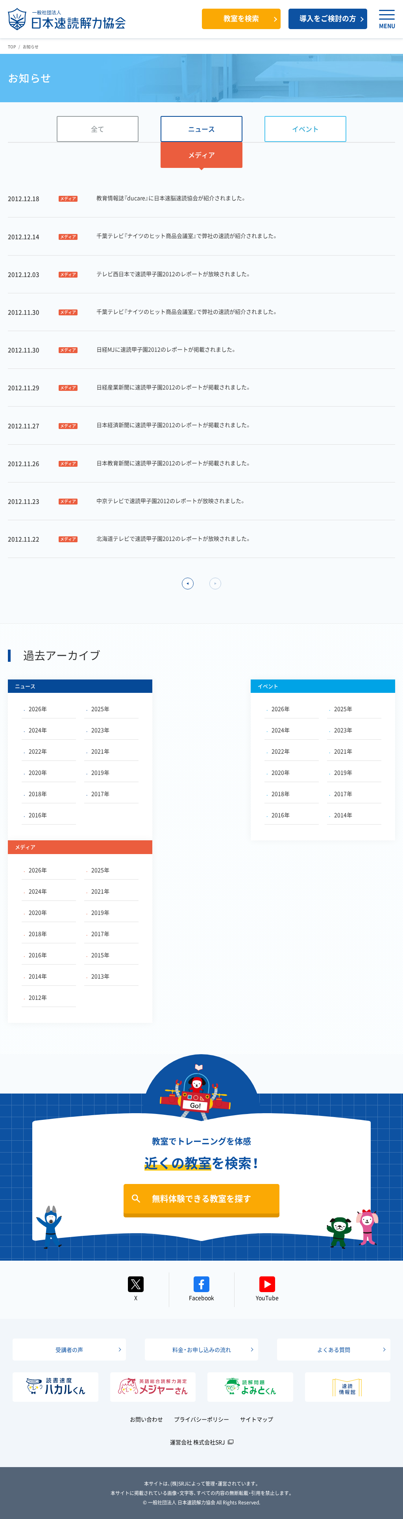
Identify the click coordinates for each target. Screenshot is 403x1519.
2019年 (100, 772)
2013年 (100, 976)
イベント (305, 129)
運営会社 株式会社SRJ (197, 1442)
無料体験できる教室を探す (201, 1198)
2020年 (38, 772)
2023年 (100, 730)
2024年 (38, 730)
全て (97, 129)
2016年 (38, 815)
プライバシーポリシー (201, 1419)
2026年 (38, 709)
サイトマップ (256, 1419)
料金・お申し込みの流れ (201, 1349)
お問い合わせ (146, 1419)
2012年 (38, 997)
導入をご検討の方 (327, 18)
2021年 (100, 751)
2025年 (100, 709)
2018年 (38, 793)
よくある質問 (333, 1349)
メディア (201, 155)
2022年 (38, 751)
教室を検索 (241, 18)
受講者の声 (69, 1349)
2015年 (100, 955)
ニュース (201, 129)
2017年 (100, 793)
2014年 (343, 815)
